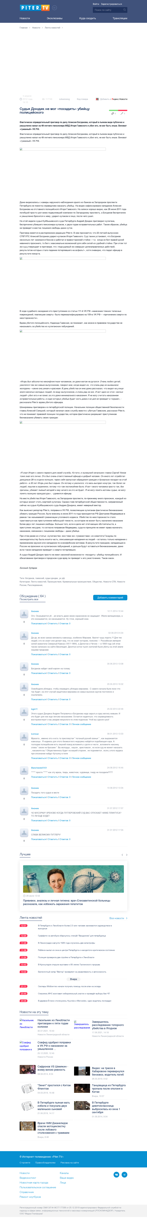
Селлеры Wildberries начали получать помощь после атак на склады (69, 983)
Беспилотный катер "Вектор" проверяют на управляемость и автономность (72, 968)
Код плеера (82, 99)
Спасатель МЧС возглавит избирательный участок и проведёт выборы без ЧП (74, 990)
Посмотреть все (29, 599)
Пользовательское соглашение (38, 1187)
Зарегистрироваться (111, 4)
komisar (35, 734)
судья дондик (51, 578)
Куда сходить (87, 18)
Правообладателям (45, 1162)
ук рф (62, 578)
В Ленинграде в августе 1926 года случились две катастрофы (66, 939)
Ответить (53, 623)
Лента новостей (38, 582)
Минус (27, 622)
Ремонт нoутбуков (30, 1197)
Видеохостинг (28, 1178)
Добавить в (113, 99)
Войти (96, 4)
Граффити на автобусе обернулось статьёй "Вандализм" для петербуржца (72, 932)
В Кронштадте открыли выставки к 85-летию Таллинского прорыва (69, 961)
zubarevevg (64, 99)
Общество (97, 582)
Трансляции (120, 18)
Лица (63, 1182)
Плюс (21, 622)
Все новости (117, 914)
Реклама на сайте (70, 1162)
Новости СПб (109, 582)
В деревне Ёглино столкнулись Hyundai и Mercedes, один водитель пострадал (74, 997)
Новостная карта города (34, 1182)
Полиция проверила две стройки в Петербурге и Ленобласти (66, 954)
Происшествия (54, 582)
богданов (29, 578)
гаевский (39, 578)
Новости (25, 18)
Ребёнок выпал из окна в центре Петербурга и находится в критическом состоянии (76, 946)
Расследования (35, 585)
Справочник (27, 1192)
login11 (34, 709)
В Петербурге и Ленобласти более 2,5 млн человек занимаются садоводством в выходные (75, 923)
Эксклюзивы (54, 18)
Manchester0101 (39, 768)
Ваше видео (67, 1178)
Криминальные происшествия (77, 582)
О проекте (25, 1162)
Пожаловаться (38, 623)
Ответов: (64, 623)
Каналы (64, 1173)
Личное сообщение (81, 724)
